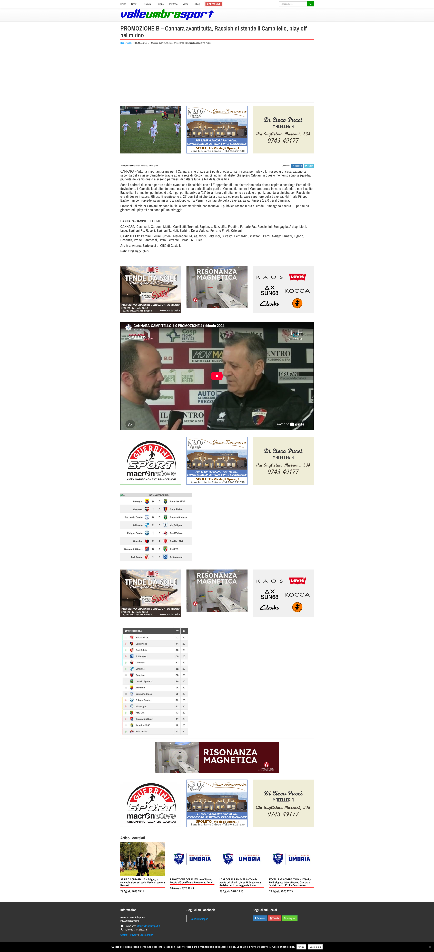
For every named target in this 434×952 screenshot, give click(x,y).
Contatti (124, 935)
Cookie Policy (146, 935)
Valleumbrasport (199, 919)
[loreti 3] (217, 757)
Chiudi (301, 947)
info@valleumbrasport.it (148, 926)
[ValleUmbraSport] (167, 14)
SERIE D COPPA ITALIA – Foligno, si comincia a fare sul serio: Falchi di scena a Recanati (142, 882)
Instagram (290, 918)
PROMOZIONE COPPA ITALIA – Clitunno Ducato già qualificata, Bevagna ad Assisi (191, 880)
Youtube (275, 918)
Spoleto (147, 4)
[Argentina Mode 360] (283, 289)
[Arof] (217, 129)
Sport (134, 4)
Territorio (173, 4)
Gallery (196, 4)
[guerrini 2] (150, 461)
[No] (429, 947)
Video (185, 4)
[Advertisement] (217, 75)
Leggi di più (315, 947)
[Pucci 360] (283, 129)
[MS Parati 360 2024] (150, 289)
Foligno (160, 4)
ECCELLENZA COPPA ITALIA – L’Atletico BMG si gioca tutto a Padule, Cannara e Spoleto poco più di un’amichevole (290, 882)
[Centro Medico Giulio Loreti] (217, 287)
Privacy (134, 935)
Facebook (260, 918)
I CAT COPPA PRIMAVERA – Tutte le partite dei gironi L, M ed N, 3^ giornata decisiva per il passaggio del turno (240, 882)
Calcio (129, 42)
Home (123, 4)
